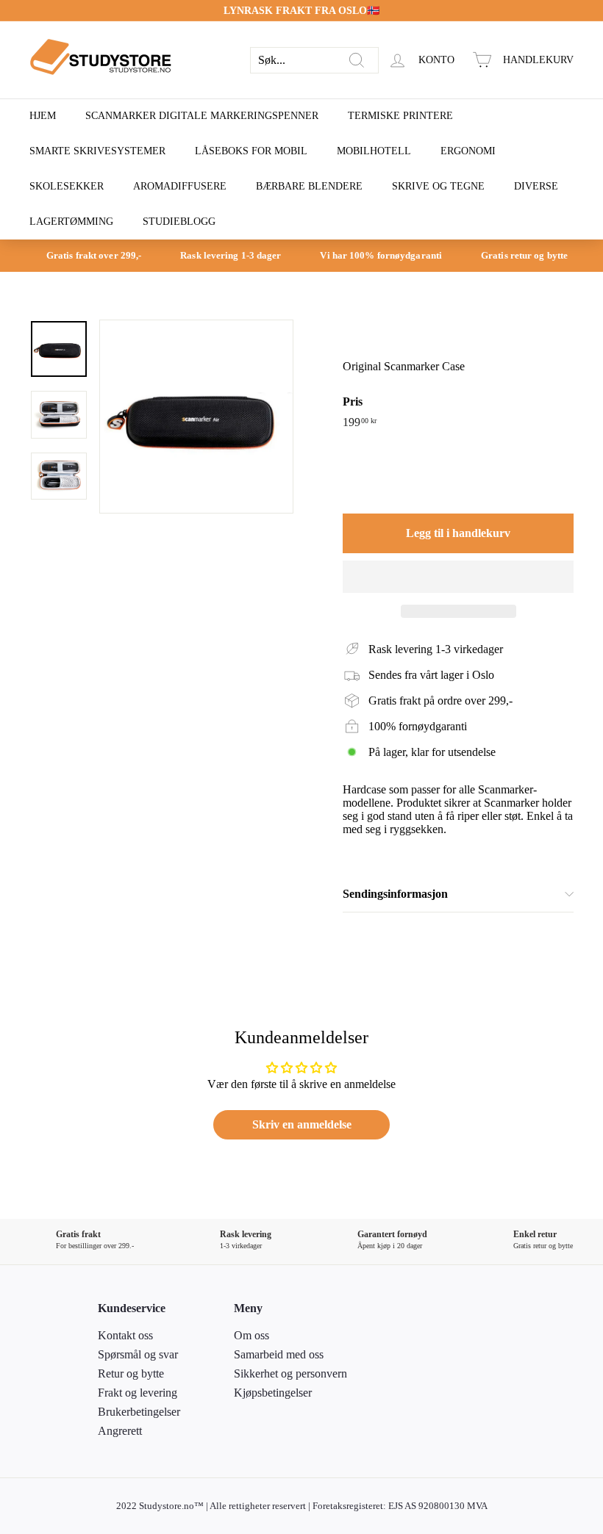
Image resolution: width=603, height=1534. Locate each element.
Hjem (42, 115)
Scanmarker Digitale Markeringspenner (201, 115)
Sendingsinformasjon (395, 893)
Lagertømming (71, 221)
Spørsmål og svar (138, 1354)
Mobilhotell (374, 150)
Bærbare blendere (309, 186)
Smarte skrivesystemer (97, 150)
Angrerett (120, 1431)
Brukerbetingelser (139, 1411)
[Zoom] (196, 416)
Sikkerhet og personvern (290, 1373)
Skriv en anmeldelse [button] (302, 1124)
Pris (353, 401)
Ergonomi (468, 150)
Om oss (251, 1335)
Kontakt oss (125, 1335)
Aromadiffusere (179, 186)
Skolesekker (66, 186)
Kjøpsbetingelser (273, 1392)
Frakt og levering (137, 1392)
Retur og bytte (131, 1373)
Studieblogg (179, 221)
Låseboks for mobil (251, 150)
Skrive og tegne (438, 186)
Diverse (536, 186)
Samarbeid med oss (279, 1354)
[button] (458, 577)
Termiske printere (400, 115)
